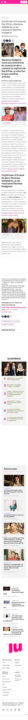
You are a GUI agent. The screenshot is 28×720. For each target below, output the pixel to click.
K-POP (5, 536)
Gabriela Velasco (14, 36)
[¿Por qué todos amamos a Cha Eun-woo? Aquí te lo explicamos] (6, 616)
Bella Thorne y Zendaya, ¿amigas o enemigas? (14, 385)
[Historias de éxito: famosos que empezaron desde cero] (6, 602)
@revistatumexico (7, 312)
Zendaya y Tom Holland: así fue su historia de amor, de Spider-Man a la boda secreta (13, 567)
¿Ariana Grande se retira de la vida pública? (14, 516)
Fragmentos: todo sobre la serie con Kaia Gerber (15, 378)
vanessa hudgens (7, 321)
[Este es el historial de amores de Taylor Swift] (6, 589)
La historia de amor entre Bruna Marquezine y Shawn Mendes (13, 491)
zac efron (16, 321)
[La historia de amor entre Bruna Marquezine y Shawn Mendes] (14, 480)
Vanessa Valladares (8, 324)
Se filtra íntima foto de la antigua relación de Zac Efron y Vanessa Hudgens (13, 213)
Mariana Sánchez (14, 596)
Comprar (24, 2)
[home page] (5, 2)
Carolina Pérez (15, 495)
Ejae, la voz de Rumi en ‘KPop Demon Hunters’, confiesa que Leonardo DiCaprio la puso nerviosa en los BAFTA (14, 540)
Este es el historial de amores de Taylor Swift (13, 591)
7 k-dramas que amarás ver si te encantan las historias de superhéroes (15, 419)
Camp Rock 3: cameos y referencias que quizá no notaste (14, 402)
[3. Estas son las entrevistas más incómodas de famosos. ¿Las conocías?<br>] (6, 629)
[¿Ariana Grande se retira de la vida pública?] (14, 505)
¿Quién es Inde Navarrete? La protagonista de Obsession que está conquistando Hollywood (15, 394)
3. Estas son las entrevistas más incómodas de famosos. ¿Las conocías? (13, 632)
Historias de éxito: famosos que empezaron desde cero (14, 605)
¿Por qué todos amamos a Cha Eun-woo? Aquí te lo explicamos (13, 618)
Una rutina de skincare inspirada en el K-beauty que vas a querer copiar (15, 411)
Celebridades (5, 17)
